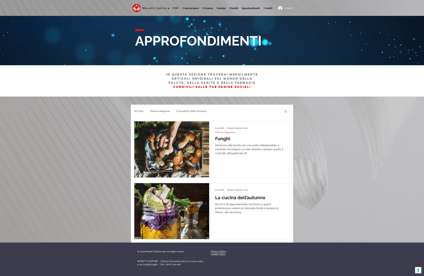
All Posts (139, 111)
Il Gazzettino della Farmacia (191, 111)
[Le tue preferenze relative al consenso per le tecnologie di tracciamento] (418, 270)
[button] (221, 8)
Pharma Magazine (160, 111)
